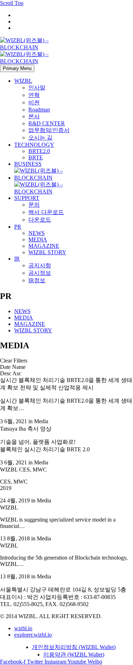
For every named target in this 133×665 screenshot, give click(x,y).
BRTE (35, 157)
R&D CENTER (46, 123)
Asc (16, 373)
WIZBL (23, 81)
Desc (5, 373)
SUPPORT (26, 198)
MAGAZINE (43, 246)
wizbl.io (23, 628)
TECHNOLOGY (34, 145)
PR (17, 227)
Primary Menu (17, 68)
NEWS (36, 233)
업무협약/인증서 (49, 130)
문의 (34, 205)
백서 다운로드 (46, 212)
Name (19, 367)
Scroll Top (11, 3)
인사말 (36, 88)
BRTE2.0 (39, 151)
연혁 (34, 95)
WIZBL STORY (47, 252)
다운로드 (39, 220)
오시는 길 (40, 138)
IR (17, 259)
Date (5, 367)
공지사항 (39, 265)
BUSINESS (27, 164)
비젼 (34, 102)
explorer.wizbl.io (33, 635)
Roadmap (39, 110)
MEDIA (37, 239)
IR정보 (36, 280)
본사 (34, 116)
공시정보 (39, 273)
